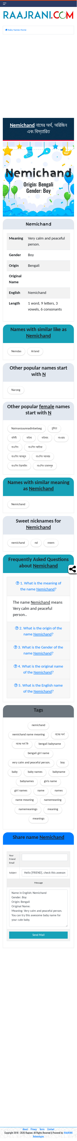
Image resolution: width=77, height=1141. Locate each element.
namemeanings (28, 809)
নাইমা (29, 437)
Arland (35, 351)
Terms (42, 1129)
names (59, 790)
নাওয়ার (61, 437)
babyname (59, 772)
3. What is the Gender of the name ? (40, 650)
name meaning (24, 800)
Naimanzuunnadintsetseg (26, 428)
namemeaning (53, 800)
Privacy (34, 1129)
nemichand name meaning (28, 734)
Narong (15, 390)
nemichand (38, 725)
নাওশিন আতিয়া (35, 447)
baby (15, 772)
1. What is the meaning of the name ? (40, 586)
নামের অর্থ (60, 734)
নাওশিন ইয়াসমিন (19, 465)
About (25, 1129)
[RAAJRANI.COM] (38, 14)
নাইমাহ (45, 437)
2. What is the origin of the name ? (40, 631)
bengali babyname (50, 743)
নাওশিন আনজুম (18, 456)
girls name (50, 781)
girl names (20, 790)
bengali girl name (38, 753)
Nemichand (18, 504)
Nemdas (16, 351)
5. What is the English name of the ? (40, 689)
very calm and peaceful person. (31, 762)
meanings (38, 818)
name (40, 790)
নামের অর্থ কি (22, 743)
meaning (53, 809)
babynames (27, 781)
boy (62, 762)
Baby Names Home (16, 30)
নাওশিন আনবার (43, 456)
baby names (35, 772)
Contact (50, 1129)
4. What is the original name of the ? (40, 669)
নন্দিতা (54, 428)
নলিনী (14, 437)
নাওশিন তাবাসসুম (45, 465)
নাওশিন (14, 447)
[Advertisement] (38, 75)
